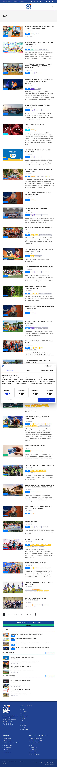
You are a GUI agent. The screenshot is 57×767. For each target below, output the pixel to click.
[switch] (21, 394)
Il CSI (23, 709)
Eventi (23, 720)
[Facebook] (31, 1)
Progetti (24, 725)
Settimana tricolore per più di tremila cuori (21, 694)
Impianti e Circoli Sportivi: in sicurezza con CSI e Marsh (23, 638)
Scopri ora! (28, 625)
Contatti (5, 1)
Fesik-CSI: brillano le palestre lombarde (20, 685)
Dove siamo (10, 1)
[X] (37, 1)
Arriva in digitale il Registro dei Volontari (20, 689)
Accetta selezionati (28, 399)
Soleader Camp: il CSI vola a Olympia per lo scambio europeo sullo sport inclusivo (39, 81)
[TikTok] (52, 1)
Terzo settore (25, 729)
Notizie (23, 718)
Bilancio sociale (8, 745)
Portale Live (34, 749)
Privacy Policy (7, 738)
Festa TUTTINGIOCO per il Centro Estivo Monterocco (23, 671)
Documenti (24, 711)
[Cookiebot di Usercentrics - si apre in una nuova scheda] (45, 366)
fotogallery (7, 406)
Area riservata (21, 1)
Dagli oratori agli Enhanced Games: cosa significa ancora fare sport (26, 634)
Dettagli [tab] (28, 370)
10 (27, 614)
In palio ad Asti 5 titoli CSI (34, 539)
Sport (23, 713)
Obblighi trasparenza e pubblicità (12, 743)
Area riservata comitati (36, 740)
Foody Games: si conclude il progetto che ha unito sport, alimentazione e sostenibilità (38, 66)
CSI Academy (34, 752)
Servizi (23, 723)
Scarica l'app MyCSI (35, 754)
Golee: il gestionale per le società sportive (20, 680)
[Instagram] (34, 1)
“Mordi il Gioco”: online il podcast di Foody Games (22, 657)
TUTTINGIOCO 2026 (31, 522)
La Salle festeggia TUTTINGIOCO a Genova (39, 267)
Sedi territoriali (7, 747)
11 (30, 614)
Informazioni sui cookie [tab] (47, 370)
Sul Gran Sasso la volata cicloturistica (39, 465)
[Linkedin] (43, 1)
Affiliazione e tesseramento (35, 446)
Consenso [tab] (10, 370)
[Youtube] (40, 1)
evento (5, 133)
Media (15, 1)
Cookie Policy (7, 740)
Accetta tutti (46, 399)
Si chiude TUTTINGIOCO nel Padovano (37, 105)
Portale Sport (34, 747)
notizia (5, 35)
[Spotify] (46, 1)
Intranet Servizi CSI (35, 743)
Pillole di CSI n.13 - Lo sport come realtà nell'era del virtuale (25, 662)
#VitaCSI (24, 727)
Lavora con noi (7, 752)
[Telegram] (49, 1)
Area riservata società (36, 738)
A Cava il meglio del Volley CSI (35, 563)
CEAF (32, 745)
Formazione (25, 716)
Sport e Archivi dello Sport (35, 124)
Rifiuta (10, 399)
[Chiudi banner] (54, 366)
